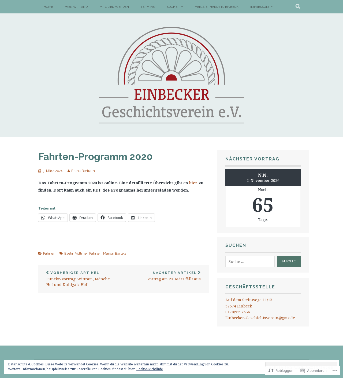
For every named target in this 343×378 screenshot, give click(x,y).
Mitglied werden (114, 7)
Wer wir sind (76, 7)
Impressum (259, 7)
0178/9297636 (237, 311)
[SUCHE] (298, 6)
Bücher (173, 7)
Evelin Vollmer (76, 253)
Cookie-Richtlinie (149, 369)
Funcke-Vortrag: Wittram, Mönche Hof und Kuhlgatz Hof (78, 279)
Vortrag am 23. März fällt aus (174, 276)
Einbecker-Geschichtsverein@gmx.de (260, 317)
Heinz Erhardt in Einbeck (216, 7)
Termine (148, 7)
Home (48, 7)
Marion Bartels (114, 253)
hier (193, 182)
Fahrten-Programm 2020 (95, 156)
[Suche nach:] (250, 261)
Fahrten (49, 253)
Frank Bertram (83, 171)
